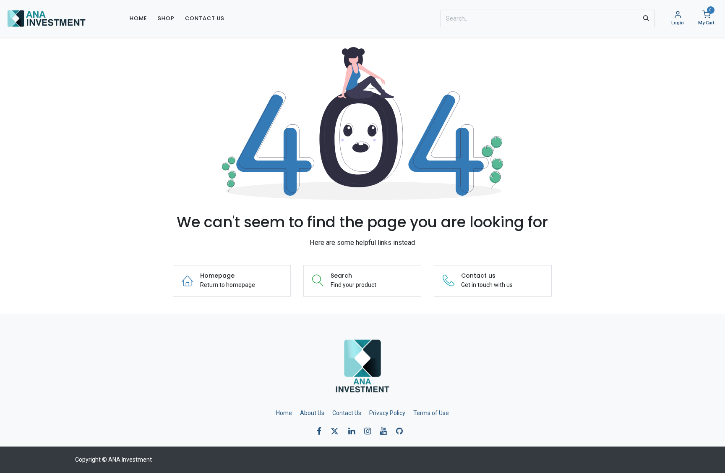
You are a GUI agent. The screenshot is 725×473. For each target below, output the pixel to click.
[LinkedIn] (354, 431)
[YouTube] (386, 431)
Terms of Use (431, 413)
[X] (337, 431)
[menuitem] (138, 18)
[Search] (646, 18)
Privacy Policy (387, 413)
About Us (312, 413)
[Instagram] (370, 431)
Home (284, 413)
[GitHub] (402, 431)
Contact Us (346, 413)
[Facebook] (322, 431)
